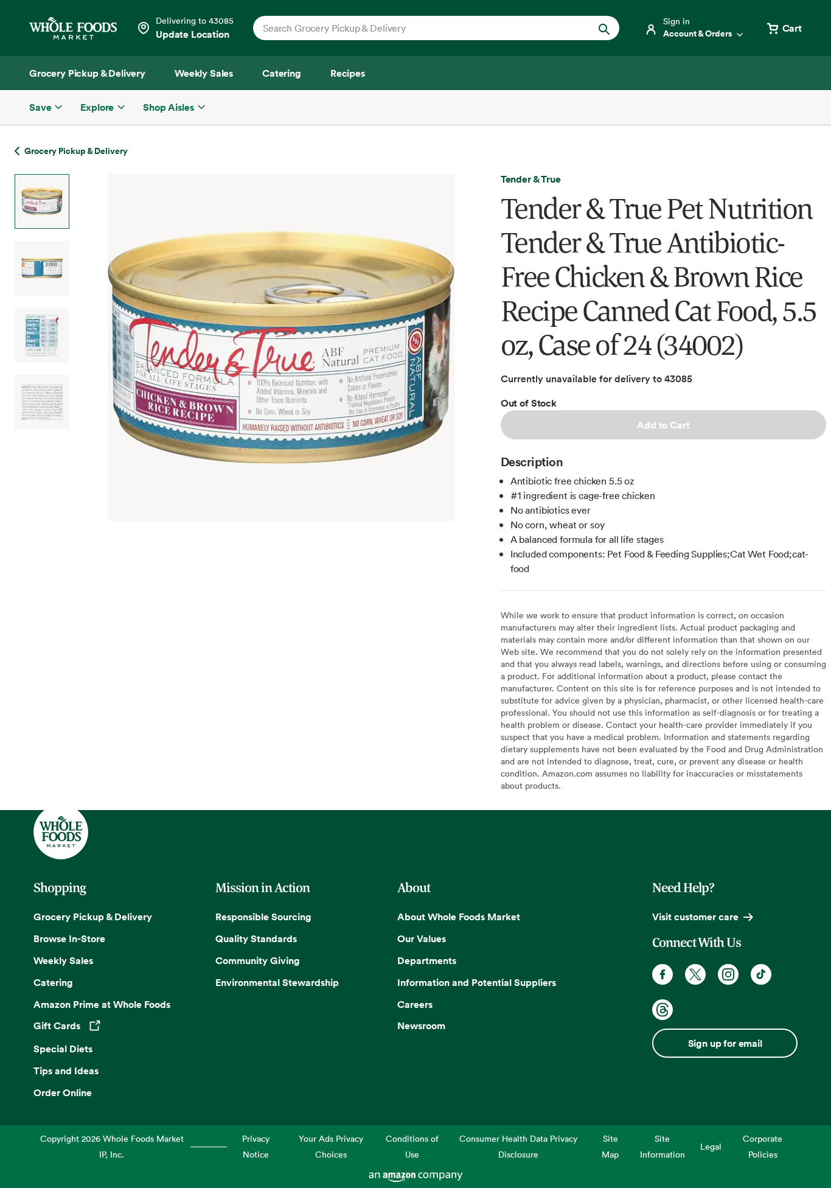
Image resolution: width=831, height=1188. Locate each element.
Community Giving (257, 960)
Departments (426, 960)
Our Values (421, 938)
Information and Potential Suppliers (476, 982)
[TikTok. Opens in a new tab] (761, 974)
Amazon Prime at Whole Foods (101, 1004)
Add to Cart (663, 425)
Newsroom (421, 1025)
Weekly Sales (63, 960)
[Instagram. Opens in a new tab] (728, 974)
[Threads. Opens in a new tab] (662, 1009)
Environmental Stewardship (277, 982)
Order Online (62, 1092)
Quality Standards (256, 938)
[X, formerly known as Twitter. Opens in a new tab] (695, 974)
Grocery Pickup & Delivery (92, 916)
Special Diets (62, 1048)
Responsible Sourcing (263, 916)
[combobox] (419, 28)
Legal (710, 1146)
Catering (53, 982)
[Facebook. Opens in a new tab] (662, 974)
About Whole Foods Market (458, 916)
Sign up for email (725, 1043)
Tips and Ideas (66, 1070)
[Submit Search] (604, 28)
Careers (415, 1004)
